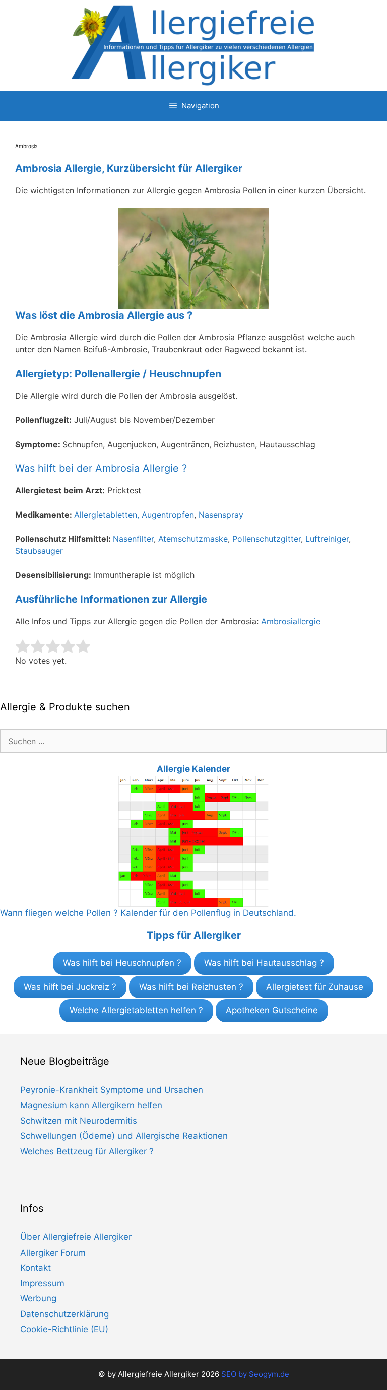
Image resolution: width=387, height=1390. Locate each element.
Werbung (38, 1298)
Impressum (42, 1283)
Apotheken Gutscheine (272, 1010)
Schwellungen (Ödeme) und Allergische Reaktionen (124, 1136)
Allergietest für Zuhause (314, 987)
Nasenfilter (133, 539)
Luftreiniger (327, 539)
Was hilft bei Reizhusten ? (191, 987)
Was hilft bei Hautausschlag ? (264, 963)
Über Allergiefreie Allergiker (76, 1237)
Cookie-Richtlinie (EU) (64, 1329)
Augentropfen (168, 514)
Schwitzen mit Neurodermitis (78, 1121)
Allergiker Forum (53, 1253)
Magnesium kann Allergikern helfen (91, 1105)
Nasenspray (221, 514)
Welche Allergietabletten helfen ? (136, 1010)
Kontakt (35, 1268)
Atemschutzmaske (193, 539)
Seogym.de (269, 1374)
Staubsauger (39, 551)
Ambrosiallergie (290, 621)
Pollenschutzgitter (266, 539)
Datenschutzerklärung (64, 1314)
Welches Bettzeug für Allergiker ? (87, 1151)
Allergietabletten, (108, 514)
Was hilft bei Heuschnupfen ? (122, 963)
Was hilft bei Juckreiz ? (70, 987)
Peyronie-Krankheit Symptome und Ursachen (111, 1090)
